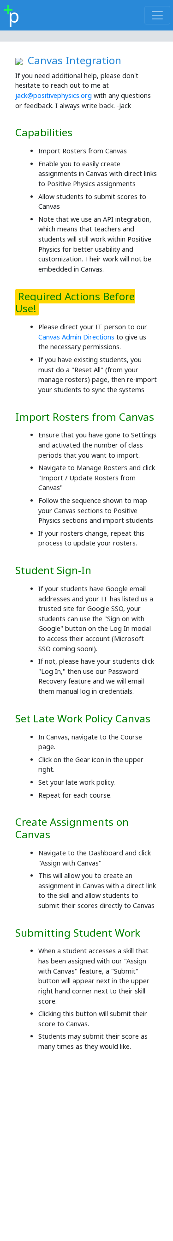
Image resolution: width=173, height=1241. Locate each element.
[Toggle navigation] (157, 15)
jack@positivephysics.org (53, 95)
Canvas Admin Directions (76, 337)
